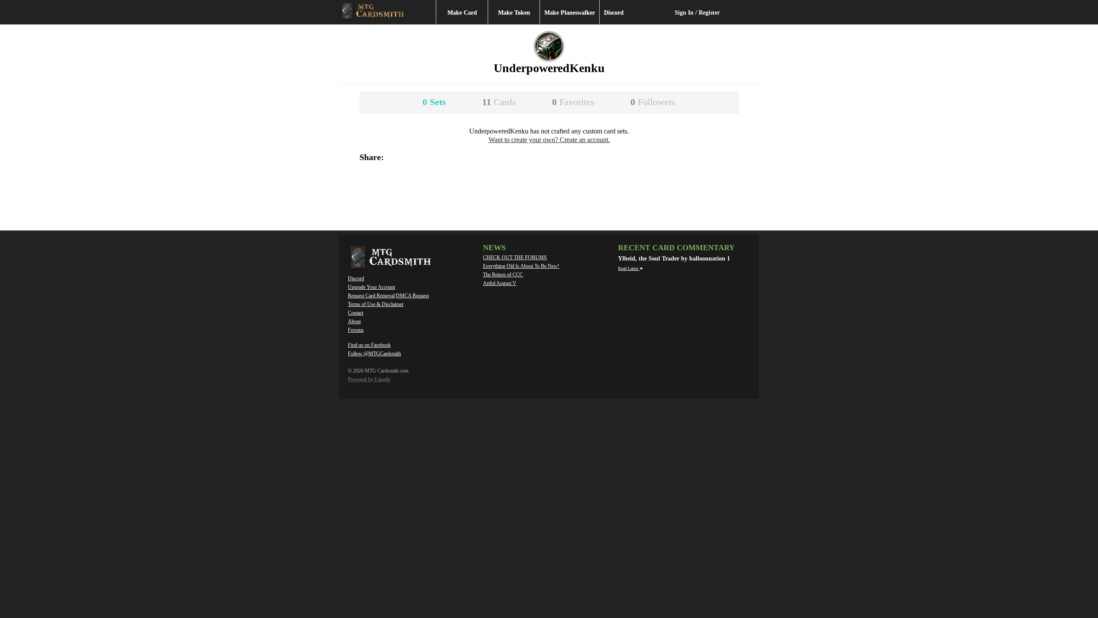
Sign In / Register (697, 12)
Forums (356, 330)
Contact (355, 313)
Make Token (514, 12)
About (354, 321)
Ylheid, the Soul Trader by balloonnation (672, 258)
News (494, 247)
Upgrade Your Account (371, 287)
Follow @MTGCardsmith (374, 354)
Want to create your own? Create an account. (549, 139)
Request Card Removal (371, 296)
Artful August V (499, 283)
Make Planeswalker (569, 12)
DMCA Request (412, 296)
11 (499, 102)
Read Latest (628, 268)
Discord (614, 12)
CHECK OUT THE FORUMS (515, 257)
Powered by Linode (369, 379)
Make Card (462, 12)
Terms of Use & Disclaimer (376, 304)
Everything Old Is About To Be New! (521, 266)
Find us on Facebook (369, 345)
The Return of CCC (503, 275)
